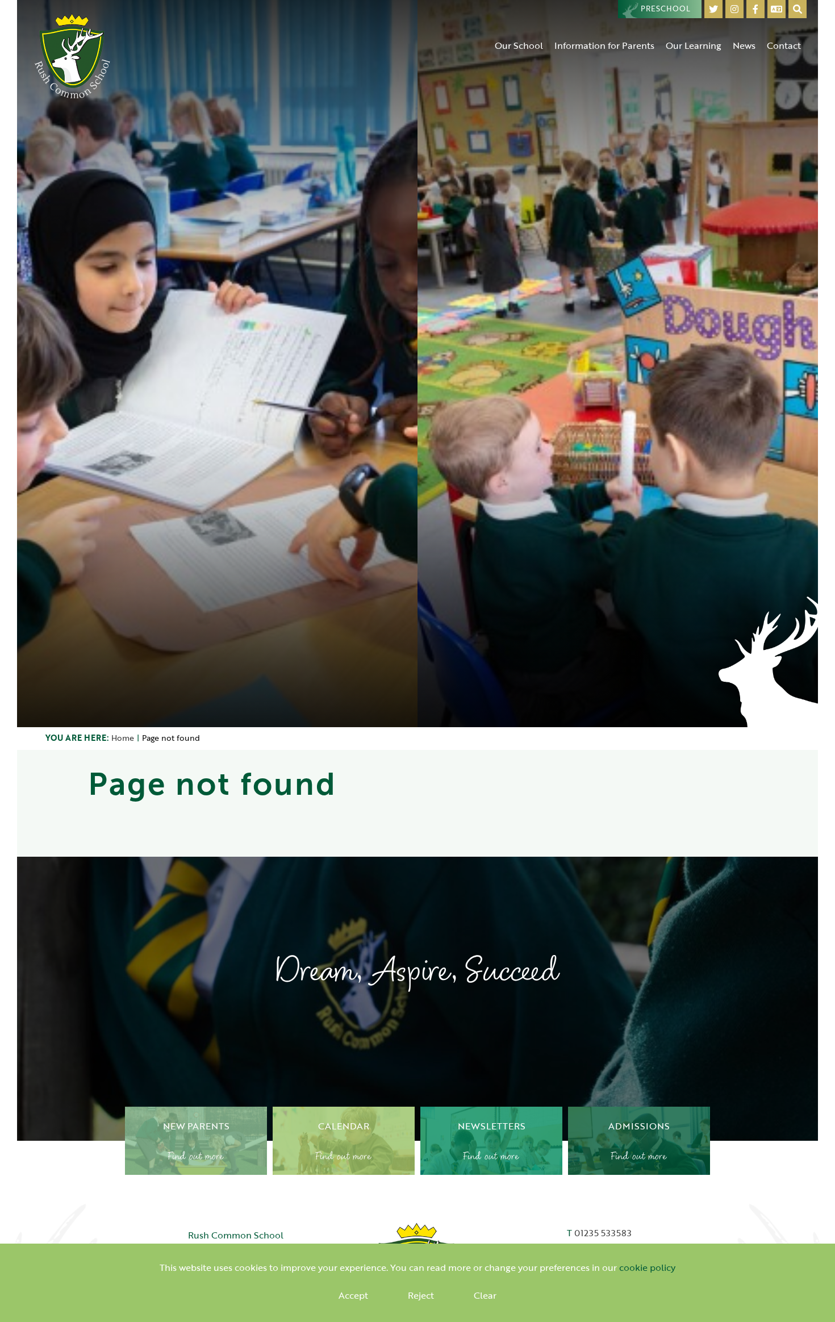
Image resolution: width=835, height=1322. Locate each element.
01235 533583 (603, 1233)
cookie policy (647, 1267)
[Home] (72, 55)
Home (122, 738)
